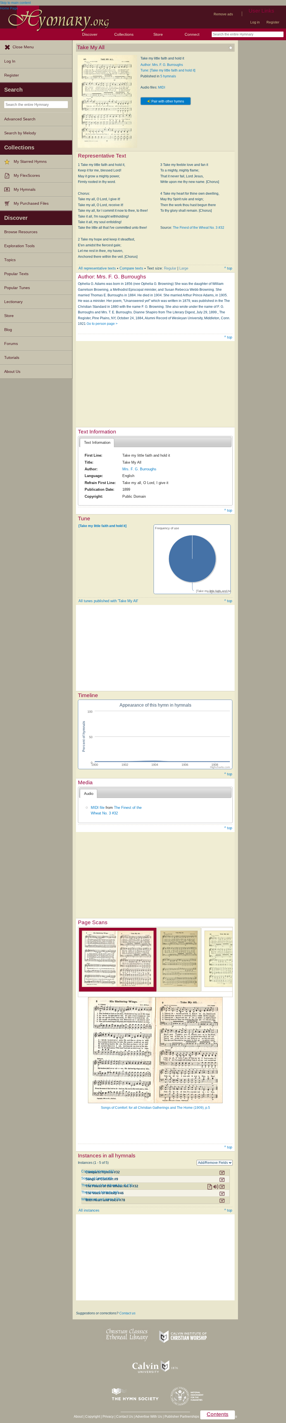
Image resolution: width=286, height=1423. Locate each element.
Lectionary (13, 302)
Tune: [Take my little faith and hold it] (167, 70)
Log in (255, 22)
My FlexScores (27, 175)
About (78, 1417)
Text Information (97, 442)
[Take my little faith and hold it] (102, 526)
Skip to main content (15, 3)
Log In (9, 61)
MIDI (161, 87)
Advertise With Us (148, 1417)
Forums (11, 344)
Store (158, 34)
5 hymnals (168, 76)
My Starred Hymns (30, 161)
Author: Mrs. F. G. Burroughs (161, 65)
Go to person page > (102, 324)
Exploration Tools (19, 246)
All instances (88, 1210)
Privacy (108, 1417)
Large (183, 268)
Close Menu (23, 47)
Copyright (92, 1417)
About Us (12, 372)
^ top (228, 268)
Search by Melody (20, 133)
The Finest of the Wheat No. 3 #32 (198, 228)
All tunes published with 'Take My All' (108, 601)
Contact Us (124, 1417)
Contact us (127, 1313)
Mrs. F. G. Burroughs (139, 469)
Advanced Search (19, 119)
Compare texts (131, 268)
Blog (8, 330)
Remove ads (223, 14)
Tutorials (11, 358)
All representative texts (97, 268)
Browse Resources (20, 232)
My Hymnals (24, 189)
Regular (170, 268)
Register (272, 22)
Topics (10, 260)
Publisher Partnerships (182, 1417)
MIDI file (97, 807)
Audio (88, 794)
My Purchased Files (31, 203)
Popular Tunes (17, 288)
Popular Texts (16, 274)
